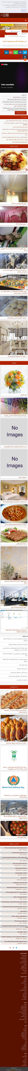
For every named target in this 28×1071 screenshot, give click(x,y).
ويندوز (25, 992)
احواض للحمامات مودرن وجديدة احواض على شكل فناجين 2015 (14, 902)
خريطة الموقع (24, 965)
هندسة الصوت (24, 1049)
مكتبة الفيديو (16, 97)
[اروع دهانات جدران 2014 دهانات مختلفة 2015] (14, 563)
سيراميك (20, 850)
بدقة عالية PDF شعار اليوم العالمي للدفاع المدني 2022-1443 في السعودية (14, 649)
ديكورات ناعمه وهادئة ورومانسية (17, 356)
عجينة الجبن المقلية (22, 669)
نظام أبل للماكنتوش (23, 990)
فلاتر (26, 1042)
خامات (26, 1021)
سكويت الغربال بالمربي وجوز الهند (16, 318)
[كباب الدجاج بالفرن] (14, 534)
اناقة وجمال (19, 908)
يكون (15, 106)
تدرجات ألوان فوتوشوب (23, 1019)
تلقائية (10, 104)
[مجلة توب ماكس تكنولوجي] (4, 15)
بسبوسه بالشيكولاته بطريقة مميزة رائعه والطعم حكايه (16, 941)
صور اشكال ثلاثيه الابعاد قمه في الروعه (15, 415)
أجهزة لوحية (24, 996)
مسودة (24, 106)
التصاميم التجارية (24, 1007)
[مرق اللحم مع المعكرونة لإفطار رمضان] (14, 513)
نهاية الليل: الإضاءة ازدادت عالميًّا (20, 897)
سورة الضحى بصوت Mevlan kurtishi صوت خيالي (16, 121)
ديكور (21, 854)
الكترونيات (25, 997)
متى (5, 104)
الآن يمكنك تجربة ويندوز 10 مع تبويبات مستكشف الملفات (16, 631)
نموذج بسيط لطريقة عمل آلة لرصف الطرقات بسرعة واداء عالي (14, 134)
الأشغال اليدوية (19, 884)
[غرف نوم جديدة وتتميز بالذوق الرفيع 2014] (14, 490)
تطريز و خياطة (24, 1013)
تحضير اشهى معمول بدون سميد (18, 672)
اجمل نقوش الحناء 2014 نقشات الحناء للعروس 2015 (14, 249)
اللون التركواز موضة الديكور (18, 607)
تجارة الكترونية (24, 1036)
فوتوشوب (25, 1045)
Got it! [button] (23, 10)
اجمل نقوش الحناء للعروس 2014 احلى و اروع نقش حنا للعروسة (14, 937)
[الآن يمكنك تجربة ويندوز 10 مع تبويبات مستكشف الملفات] (14, 619)
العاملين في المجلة (23, 962)
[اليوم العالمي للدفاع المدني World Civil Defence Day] (14, 783)
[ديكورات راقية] (14, 462)
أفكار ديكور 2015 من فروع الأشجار (20, 883)
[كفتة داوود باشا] (14, 828)
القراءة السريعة (24, 1033)
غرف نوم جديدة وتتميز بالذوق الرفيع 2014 (14, 501)
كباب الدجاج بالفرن (21, 543)
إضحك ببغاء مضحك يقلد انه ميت (20, 127)
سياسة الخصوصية (23, 958)
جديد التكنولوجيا (19, 870)
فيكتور (25, 1044)
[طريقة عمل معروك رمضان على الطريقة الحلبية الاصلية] (14, 700)
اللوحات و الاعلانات (24, 1009)
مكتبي (25, 984)
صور (26, 1041)
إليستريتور (25, 1029)
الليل (14, 104)
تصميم (25, 1004)
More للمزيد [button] (8, 7)
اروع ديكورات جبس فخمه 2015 (20, 921)
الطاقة (21, 899)
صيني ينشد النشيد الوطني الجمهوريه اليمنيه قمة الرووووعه (15, 123)
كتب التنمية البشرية (18, 865)
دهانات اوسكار (24, 878)
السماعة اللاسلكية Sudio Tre (21, 868)
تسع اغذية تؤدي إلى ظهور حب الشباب (19, 916)
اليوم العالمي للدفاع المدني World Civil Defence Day (15, 655)
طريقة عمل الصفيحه (22, 680)
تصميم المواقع (24, 1035)
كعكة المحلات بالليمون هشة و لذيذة (18, 676)
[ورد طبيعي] (14, 380)
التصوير (25, 1030)
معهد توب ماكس (24, 968)
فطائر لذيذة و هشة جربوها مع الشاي (18, 644)
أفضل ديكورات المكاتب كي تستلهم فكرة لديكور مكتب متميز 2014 (15, 858)
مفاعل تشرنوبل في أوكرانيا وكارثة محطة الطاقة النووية (15, 660)
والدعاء (18, 106)
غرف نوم (25, 1064)
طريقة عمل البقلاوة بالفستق (21, 873)
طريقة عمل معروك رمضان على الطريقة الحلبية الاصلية (15, 640)
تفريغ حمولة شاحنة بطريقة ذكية (19, 142)
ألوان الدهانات (19, 880)
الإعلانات (25, 964)
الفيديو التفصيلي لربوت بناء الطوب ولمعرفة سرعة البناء (14, 137)
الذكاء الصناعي (24, 1032)
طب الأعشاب (24, 970)
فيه (7, 104)
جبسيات (20, 923)
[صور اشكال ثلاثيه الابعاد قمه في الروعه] (14, 406)
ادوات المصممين (24, 1016)
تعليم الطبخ (20, 875)
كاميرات (25, 986)
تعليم (26, 1027)
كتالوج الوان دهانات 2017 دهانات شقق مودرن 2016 (16, 892)
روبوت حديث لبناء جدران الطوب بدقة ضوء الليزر (16, 139)
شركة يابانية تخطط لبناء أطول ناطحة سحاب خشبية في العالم (15, 271)
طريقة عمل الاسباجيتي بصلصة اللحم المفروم (13, 171)
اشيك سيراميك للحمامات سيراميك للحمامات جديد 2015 (16, 848)
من (21, 106)
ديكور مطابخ (24, 1061)
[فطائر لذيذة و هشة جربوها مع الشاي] (14, 728)
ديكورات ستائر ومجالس (22, 932)
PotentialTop (13, 1070)
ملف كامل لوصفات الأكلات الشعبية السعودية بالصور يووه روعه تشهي (15, 926)
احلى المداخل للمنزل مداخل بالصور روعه (15, 446)
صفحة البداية (24, 955)
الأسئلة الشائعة (24, 961)
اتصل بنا (25, 971)
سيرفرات (25, 980)
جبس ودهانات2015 (21, 224)
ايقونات (25, 1018)
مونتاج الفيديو (24, 1047)
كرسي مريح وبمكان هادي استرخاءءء (19, 852)
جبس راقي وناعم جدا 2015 (19, 203)
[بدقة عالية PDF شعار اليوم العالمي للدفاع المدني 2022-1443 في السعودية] (14, 756)
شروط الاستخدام (24, 957)
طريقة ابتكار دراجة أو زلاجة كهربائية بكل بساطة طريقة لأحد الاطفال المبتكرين (14, 130)
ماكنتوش (25, 981)
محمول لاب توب (24, 983)
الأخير (19, 104)
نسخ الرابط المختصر (20, 113)
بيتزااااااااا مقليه (23, 911)
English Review (24, 973)
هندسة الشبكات (24, 1048)
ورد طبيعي (23, 394)
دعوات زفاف (24, 1015)
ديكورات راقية (22, 477)
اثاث (26, 1058)
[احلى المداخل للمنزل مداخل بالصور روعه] (14, 431)
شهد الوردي (24, 683)
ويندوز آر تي (25, 993)
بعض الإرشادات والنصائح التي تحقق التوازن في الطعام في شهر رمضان (14, 292)
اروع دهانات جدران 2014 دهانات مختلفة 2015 (16, 582)
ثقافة (26, 1039)
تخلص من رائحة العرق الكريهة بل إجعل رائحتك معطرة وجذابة (15, 907)
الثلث (16, 104)
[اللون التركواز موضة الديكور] (14, 596)
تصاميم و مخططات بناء (23, 1012)
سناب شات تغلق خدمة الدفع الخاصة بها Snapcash (17, 887)
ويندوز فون (25, 994)
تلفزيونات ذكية (24, 999)
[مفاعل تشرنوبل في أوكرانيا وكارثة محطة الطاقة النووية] (14, 807)
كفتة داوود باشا (23, 665)
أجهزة (25, 978)
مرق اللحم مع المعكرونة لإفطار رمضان (15, 524)
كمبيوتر (25, 987)
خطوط (25, 1022)
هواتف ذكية (24, 989)
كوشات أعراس (24, 1065)
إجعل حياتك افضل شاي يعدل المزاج (20, 863)
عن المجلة (25, 960)
